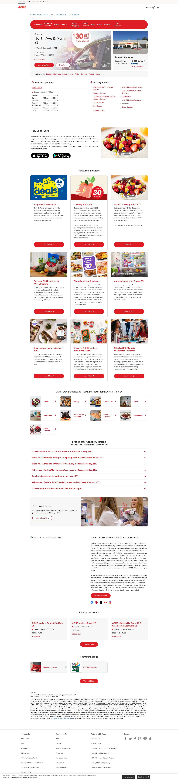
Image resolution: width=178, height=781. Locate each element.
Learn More (54, 311)
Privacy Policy (96, 743)
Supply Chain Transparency (100, 763)
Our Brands (25, 748)
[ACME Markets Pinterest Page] (135, 739)
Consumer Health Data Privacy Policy (104, 748)
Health (28, 2)
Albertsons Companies (64, 748)
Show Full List (98, 110)
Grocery (22, 2)
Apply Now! (126, 97)
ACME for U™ (98, 102)
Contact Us (25, 739)
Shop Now (63, 65)
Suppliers (59, 753)
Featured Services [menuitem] (53, 74)
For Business (44, 2)
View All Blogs (90, 681)
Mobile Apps (25, 753)
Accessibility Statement (99, 753)
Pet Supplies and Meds (79, 415)
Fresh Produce (49, 429)
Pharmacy (35, 2)
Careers (59, 743)
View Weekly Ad (44, 65)
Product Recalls (61, 768)
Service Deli (109, 401)
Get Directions (39, 59)
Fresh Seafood (109, 415)
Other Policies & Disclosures (101, 768)
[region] (89, 777)
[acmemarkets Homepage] (22, 7)
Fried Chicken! (127, 107)
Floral (49, 401)
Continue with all (143, 777)
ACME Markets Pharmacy (30, 768)
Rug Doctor (97, 106)
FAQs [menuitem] (77, 74)
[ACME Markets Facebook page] (126, 739)
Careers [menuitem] (84, 74)
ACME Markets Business (131, 100)
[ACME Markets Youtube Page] (145, 739)
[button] (150, 7)
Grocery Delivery (99, 93)
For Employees (61, 758)
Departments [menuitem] (67, 74)
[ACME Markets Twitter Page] (130, 739)
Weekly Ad (36, 636)
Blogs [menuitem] (97, 74)
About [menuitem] (91, 74)
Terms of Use (96, 739)
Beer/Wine (49, 415)
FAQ (22, 743)
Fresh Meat (139, 415)
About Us (59, 739)
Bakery (79, 401)
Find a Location (91, 644)
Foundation (60, 763)
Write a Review (137, 66)
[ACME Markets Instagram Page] (140, 739)
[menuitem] (38, 24)
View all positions (44, 518)
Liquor (139, 401)
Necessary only (129, 777)
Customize (13, 778)
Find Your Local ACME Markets (32, 763)
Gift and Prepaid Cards (29, 758)
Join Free (134, 244)
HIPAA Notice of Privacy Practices (103, 758)
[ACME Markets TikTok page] (150, 739)
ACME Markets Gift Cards (132, 87)
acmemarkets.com (102, 595)
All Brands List (26, 772)
